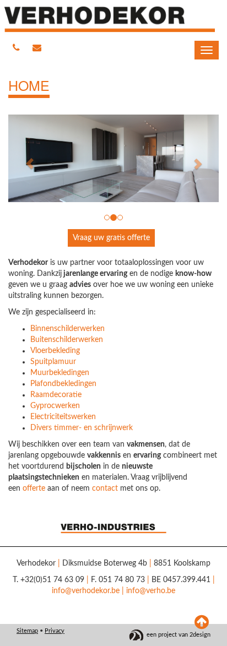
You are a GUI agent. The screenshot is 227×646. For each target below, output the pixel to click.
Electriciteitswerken (63, 417)
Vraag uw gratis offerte (111, 238)
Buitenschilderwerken (66, 340)
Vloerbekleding (55, 351)
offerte (34, 488)
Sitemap (27, 631)
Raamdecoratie (56, 395)
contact (105, 488)
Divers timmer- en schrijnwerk (81, 428)
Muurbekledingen (59, 373)
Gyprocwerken (55, 406)
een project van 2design (178, 635)
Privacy (54, 631)
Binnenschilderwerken (67, 329)
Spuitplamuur (53, 362)
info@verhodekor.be (86, 591)
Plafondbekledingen (63, 384)
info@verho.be (150, 591)
